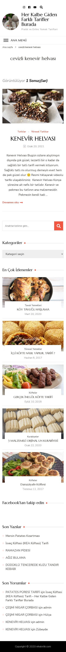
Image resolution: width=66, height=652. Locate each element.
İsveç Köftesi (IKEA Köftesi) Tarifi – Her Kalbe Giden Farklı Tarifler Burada (34, 596)
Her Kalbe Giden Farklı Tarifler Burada (39, 19)
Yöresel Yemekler (33, 349)
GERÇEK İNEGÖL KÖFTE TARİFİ (33, 397)
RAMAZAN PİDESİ (18, 550)
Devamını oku (10, 202)
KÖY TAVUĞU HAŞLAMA (33, 309)
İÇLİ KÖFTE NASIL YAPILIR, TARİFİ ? (33, 353)
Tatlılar (21, 132)
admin (47, 607)
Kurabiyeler (33, 436)
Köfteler (33, 392)
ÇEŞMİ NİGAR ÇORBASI (22, 607)
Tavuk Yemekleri (33, 305)
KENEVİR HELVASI (33, 138)
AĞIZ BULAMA (16, 558)
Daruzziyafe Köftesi (33, 484)
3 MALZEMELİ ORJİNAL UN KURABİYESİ (33, 440)
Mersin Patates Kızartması (23, 536)
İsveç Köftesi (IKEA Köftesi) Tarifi (27, 543)
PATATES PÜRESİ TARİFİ (23, 592)
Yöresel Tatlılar (40, 132)
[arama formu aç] (41, 7)
